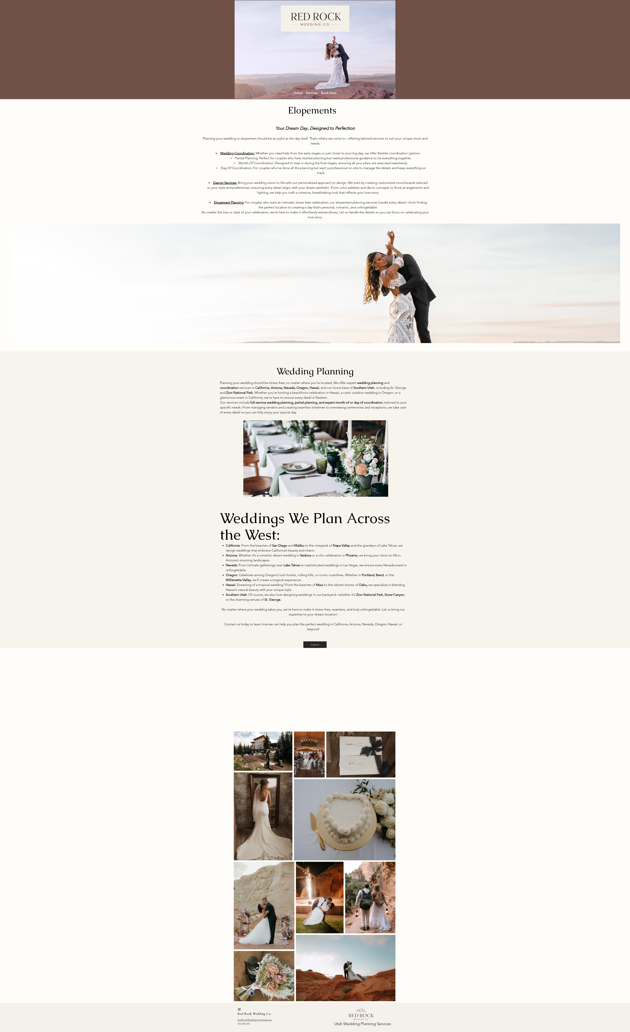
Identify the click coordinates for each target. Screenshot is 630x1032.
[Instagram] (371, 92)
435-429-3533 (244, 1023)
